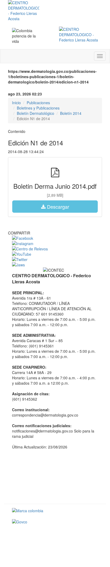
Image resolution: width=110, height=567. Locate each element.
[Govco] (55, 521)
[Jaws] (55, 264)
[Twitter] (55, 259)
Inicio (16, 102)
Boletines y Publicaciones (38, 108)
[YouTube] (55, 254)
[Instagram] (55, 243)
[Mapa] (55, 476)
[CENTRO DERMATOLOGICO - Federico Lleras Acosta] (78, 35)
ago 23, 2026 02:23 (25, 93)
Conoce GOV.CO (83, 533)
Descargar (57, 206)
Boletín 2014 (70, 113)
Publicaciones (38, 102)
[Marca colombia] (55, 510)
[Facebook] (55, 238)
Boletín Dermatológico (35, 113)
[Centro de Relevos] (55, 248)
